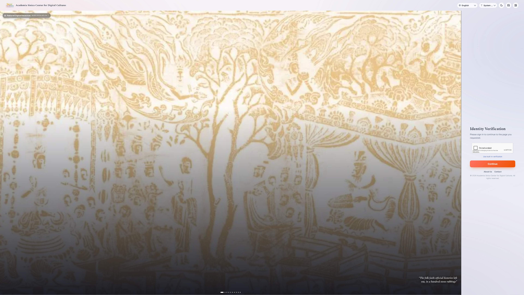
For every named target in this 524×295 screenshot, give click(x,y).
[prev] (5, 153)
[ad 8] (235, 292)
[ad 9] (237, 292)
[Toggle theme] (501, 5)
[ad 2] (223, 292)
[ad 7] (233, 292)
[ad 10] (239, 292)
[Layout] (516, 5)
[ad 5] (229, 292)
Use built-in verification (492, 157)
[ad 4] (227, 292)
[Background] (508, 5)
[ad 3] (225, 292)
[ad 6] (231, 292)
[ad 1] (221, 292)
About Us (488, 172)
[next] (456, 153)
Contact (497, 172)
